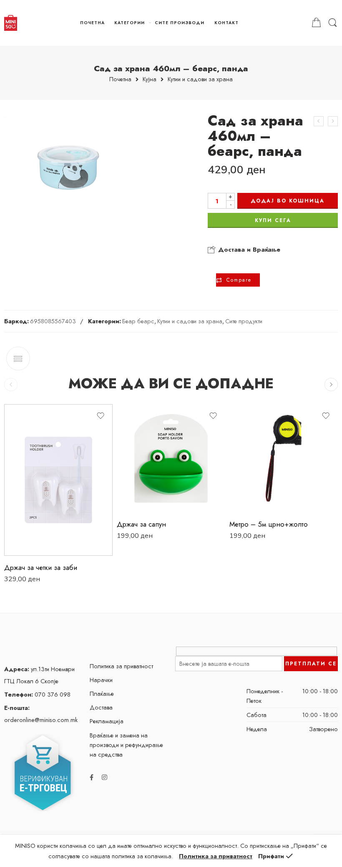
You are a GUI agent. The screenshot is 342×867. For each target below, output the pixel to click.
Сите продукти (243, 321)
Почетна (120, 79)
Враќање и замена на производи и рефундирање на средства (126, 745)
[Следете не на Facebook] (91, 777)
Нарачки (101, 679)
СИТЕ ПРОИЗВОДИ (179, 23)
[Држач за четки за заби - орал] (333, 121)
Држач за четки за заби (40, 567)
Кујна (149, 79)
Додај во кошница (287, 201)
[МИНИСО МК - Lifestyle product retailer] (10, 23)
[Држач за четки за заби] (58, 480)
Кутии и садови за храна (200, 79)
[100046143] (67, 166)
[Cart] (316, 22)
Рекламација (106, 721)
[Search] (332, 23)
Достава (101, 707)
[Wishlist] (100, 416)
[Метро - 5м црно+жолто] (283, 458)
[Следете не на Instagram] (104, 777)
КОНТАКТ (226, 23)
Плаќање (102, 693)
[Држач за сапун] (171, 458)
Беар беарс (138, 321)
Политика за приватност (121, 666)
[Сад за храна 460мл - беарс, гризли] (319, 121)
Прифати (271, 856)
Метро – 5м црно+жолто (268, 524)
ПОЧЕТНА (92, 23)
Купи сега (273, 220)
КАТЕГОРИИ (129, 23)
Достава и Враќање (248, 249)
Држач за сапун (141, 524)
